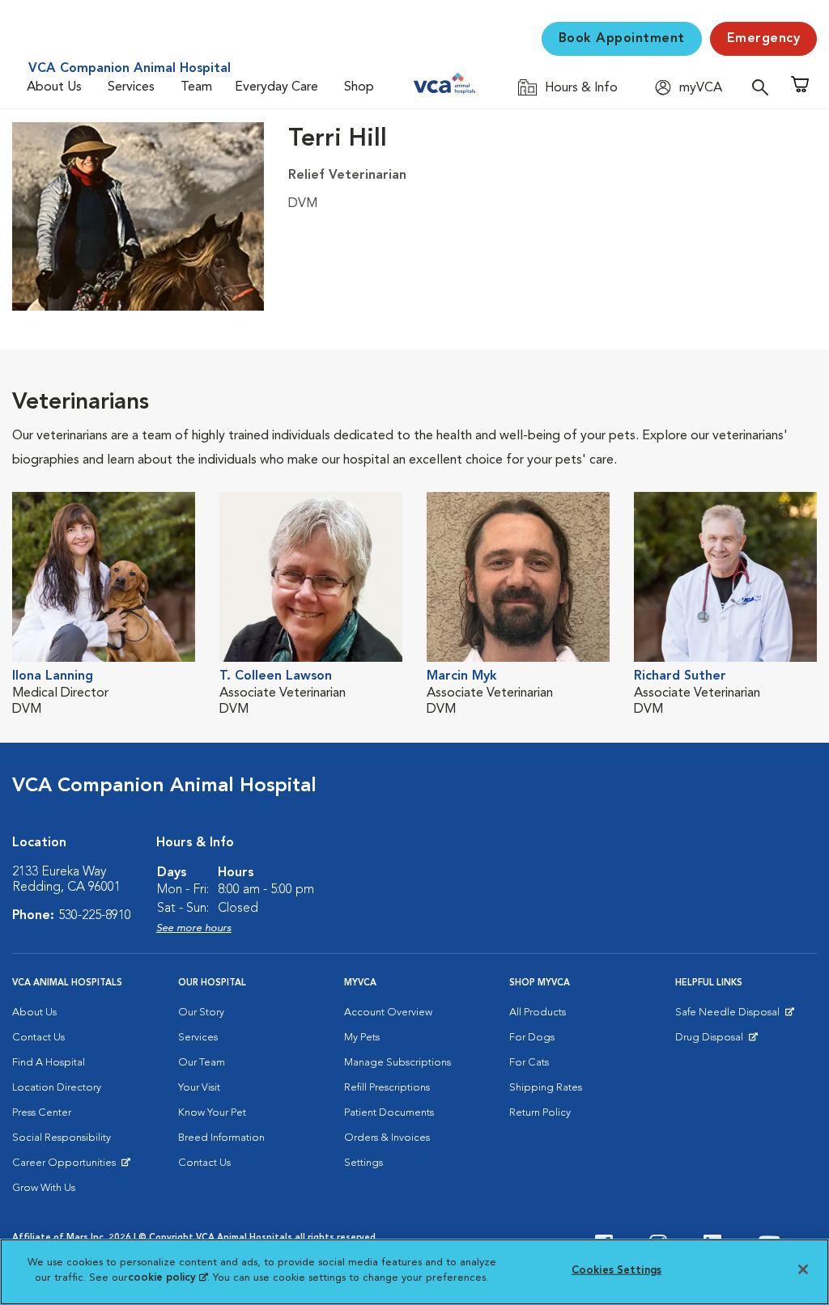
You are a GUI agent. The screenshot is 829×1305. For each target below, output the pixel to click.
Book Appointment (622, 38)
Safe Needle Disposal (729, 1016)
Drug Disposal (716, 1041)
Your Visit (199, 1088)
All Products (537, 1012)
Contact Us (38, 1037)
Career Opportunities (66, 1167)
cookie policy (167, 1278)
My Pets (362, 1037)
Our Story (201, 1012)
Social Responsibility (61, 1138)
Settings (363, 1163)
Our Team (201, 1062)
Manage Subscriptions (397, 1062)
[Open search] (764, 87)
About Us (54, 87)
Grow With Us (43, 1188)
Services (131, 87)
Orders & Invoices (387, 1138)
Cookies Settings (616, 1270)
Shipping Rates (545, 1088)
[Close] (803, 1269)
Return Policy (540, 1113)
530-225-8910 (94, 915)
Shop (359, 87)
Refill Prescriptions (387, 1088)
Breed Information (221, 1138)
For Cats (529, 1062)
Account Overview (388, 1012)
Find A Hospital (48, 1062)
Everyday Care (276, 87)
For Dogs (532, 1037)
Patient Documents (389, 1113)
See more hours (194, 928)
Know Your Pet (212, 1113)
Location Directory (56, 1088)
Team (196, 87)
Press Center (41, 1113)
